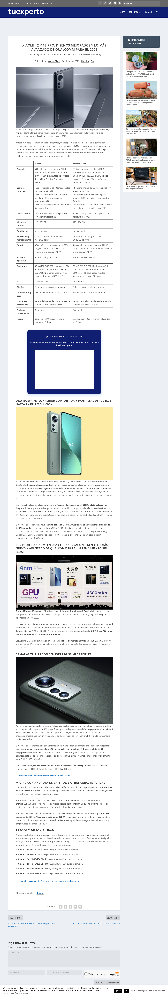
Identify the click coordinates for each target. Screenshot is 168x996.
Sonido (148, 12)
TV (157, 12)
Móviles (85, 61)
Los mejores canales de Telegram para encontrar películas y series (49, 881)
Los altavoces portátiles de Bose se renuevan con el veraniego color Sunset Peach (140, 102)
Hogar (122, 12)
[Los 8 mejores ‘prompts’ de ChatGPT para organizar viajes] (141, 176)
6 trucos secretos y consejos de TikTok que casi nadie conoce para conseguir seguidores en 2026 (140, 160)
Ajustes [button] (118, 990)
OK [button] (126, 990)
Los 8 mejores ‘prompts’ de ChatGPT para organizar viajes (141, 187)
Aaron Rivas (54, 61)
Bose (28, 3)
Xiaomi (40, 893)
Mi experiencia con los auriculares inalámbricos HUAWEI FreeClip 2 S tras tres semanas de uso (140, 73)
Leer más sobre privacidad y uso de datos (147, 991)
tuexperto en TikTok (43, 3)
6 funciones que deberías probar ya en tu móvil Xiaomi (44, 775)
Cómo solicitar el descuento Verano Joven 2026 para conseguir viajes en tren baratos (141, 131)
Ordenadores (135, 12)
